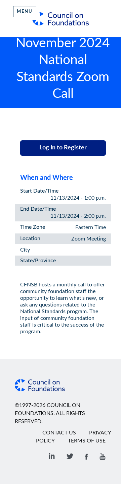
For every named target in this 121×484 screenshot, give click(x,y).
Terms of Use (87, 440)
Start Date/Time (39, 191)
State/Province (38, 260)
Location (30, 238)
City (25, 250)
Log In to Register (63, 148)
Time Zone (32, 227)
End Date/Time (38, 209)
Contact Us (59, 432)
